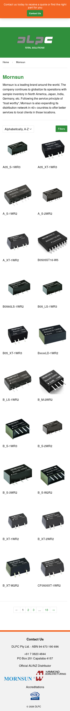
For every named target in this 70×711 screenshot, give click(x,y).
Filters (61, 129)
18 (46, 610)
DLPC (38, 706)
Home (6, 62)
